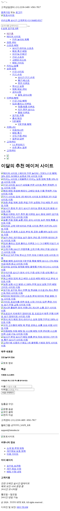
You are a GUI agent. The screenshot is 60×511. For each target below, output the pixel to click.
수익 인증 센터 (19, 136)
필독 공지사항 (25, 95)
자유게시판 (17, 130)
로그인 (19, 12)
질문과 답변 (18, 139)
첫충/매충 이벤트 (26, 106)
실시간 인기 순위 (26, 77)
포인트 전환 (18, 115)
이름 (3, 386)
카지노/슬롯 (12, 66)
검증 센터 (11, 42)
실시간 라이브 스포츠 (22, 48)
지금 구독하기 (8, 392)
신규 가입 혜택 (19, 101)
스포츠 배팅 (12, 45)
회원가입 (5, 12)
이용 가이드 (12, 454)
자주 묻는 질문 (19, 147)
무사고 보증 (18, 86)
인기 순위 (17, 74)
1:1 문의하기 (18, 144)
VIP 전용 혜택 (24, 124)
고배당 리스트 (19, 60)
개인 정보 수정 (14, 469)
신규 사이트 (18, 71)
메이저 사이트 (14, 36)
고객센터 (11, 142)
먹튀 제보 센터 (19, 89)
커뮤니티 (11, 127)
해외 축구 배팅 (19, 51)
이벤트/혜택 (12, 98)
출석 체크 (17, 118)
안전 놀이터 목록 (20, 39)
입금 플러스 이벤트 (21, 104)
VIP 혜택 (16, 121)
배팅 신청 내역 (14, 472)
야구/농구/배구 (19, 54)
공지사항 (16, 92)
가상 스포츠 (18, 57)
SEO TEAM (22, 507)
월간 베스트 (24, 80)
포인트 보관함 (14, 466)
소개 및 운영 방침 (15, 448)
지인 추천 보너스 (26, 109)
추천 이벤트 (24, 83)
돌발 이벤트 (24, 112)
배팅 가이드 (18, 63)
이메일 (4, 389)
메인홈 (10, 33)
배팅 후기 (17, 133)
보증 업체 (11, 68)
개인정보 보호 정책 (16, 451)
